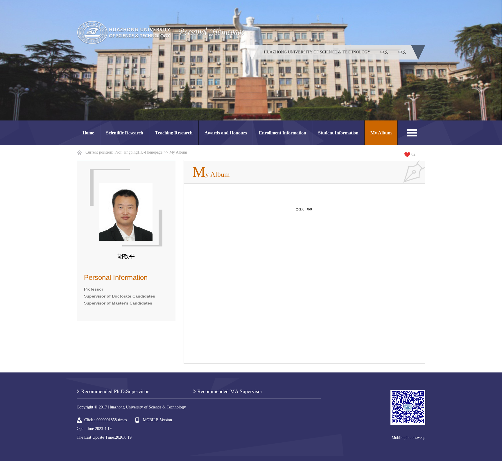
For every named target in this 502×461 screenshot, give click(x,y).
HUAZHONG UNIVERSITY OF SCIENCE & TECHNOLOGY (317, 52)
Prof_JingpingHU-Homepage (138, 152)
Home (88, 132)
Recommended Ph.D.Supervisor (115, 391)
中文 (384, 52)
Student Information (338, 132)
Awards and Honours (226, 132)
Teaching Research (174, 132)
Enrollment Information (282, 132)
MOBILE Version (157, 420)
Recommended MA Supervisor (229, 391)
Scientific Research (124, 132)
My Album (381, 132)
